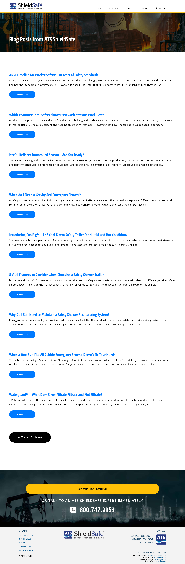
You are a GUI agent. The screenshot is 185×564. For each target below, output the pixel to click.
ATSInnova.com (160, 559)
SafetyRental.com (159, 557)
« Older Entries (30, 437)
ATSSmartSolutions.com (157, 555)
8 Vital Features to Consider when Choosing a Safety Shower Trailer (56, 274)
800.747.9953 (95, 509)
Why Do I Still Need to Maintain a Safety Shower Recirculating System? (59, 314)
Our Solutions (26, 535)
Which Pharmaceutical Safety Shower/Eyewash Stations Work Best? (56, 114)
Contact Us (25, 546)
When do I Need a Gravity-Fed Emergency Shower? (45, 194)
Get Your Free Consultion (92, 488)
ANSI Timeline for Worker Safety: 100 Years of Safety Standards (53, 74)
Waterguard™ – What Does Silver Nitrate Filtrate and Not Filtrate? (55, 394)
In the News (114, 8)
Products (97, 8)
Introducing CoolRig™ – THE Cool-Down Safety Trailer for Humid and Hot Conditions (68, 234)
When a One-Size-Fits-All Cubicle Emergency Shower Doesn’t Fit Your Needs (62, 354)
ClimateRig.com (160, 561)
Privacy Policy (26, 550)
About (130, 8)
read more (22, 94)
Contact (144, 8)
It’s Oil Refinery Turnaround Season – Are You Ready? (46, 154)
